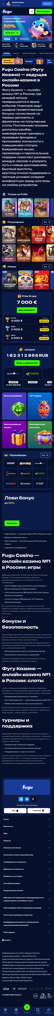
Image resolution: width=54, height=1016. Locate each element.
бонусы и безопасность (16, 537)
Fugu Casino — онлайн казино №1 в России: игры (28, 534)
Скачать (47, 3)
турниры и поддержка (15, 548)
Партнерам (9, 932)
